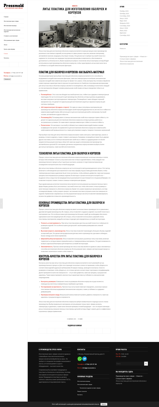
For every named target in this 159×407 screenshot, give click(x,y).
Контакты (80, 394)
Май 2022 (123, 33)
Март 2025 (123, 21)
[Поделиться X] (51, 331)
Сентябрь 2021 (125, 35)
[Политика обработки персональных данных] (14, 6)
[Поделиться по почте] (106, 331)
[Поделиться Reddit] (99, 331)
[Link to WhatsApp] (13, 64)
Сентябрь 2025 (125, 16)
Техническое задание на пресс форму (90, 388)
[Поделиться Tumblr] (83, 331)
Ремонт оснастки (82, 391)
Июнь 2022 (123, 30)
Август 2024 (124, 28)
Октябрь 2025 (124, 13)
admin (81, 319)
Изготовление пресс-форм (84, 384)
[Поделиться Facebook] (43, 331)
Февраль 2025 (124, 23)
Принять (104, 404)
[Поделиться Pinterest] (67, 331)
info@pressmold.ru (15, 76)
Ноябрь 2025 (124, 11)
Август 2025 (124, 18)
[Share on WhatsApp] (59, 331)
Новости (74, 6)
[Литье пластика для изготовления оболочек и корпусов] (75, 34)
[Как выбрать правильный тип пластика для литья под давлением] (157, 203)
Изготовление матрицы (83, 381)
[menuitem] (14, 17)
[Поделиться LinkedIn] (75, 331)
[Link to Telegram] (23, 64)
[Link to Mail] (4, 64)
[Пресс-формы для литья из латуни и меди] (1, 203)
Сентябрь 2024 (125, 26)
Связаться (7, 79)
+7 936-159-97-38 (17, 73)
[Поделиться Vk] (90, 331)
